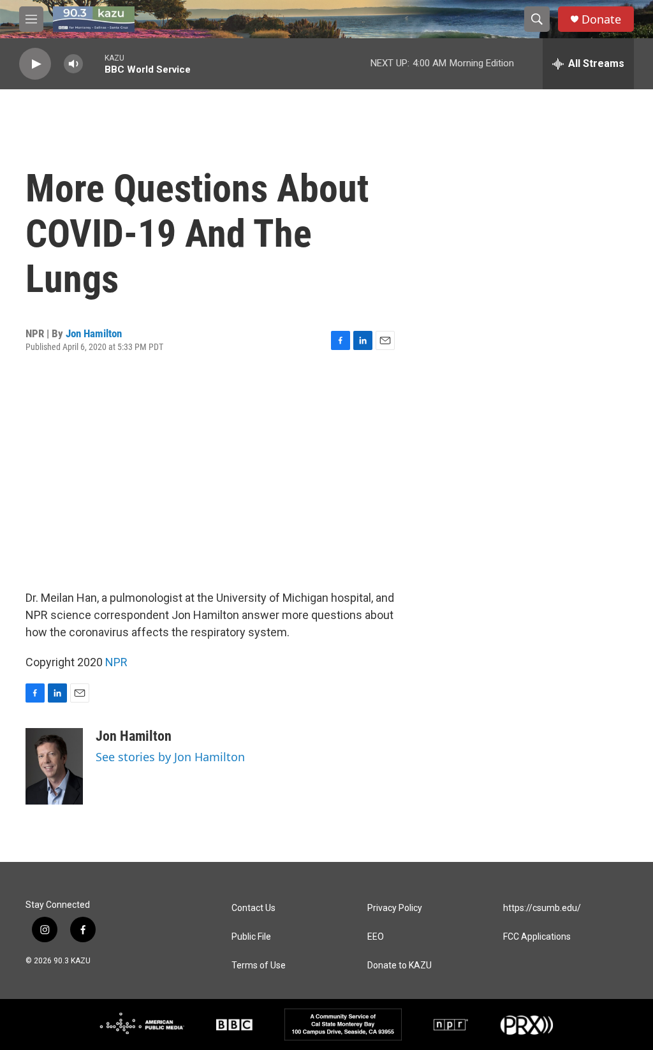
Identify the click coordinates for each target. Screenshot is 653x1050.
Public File (251, 937)
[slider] (94, 63)
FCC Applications (537, 937)
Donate (601, 19)
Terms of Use (258, 965)
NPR (116, 662)
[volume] (73, 64)
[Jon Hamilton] (54, 766)
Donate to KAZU (399, 965)
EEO (375, 937)
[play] (35, 64)
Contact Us (253, 908)
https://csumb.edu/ (542, 908)
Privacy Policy (394, 908)
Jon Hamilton (94, 333)
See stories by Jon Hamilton (170, 756)
